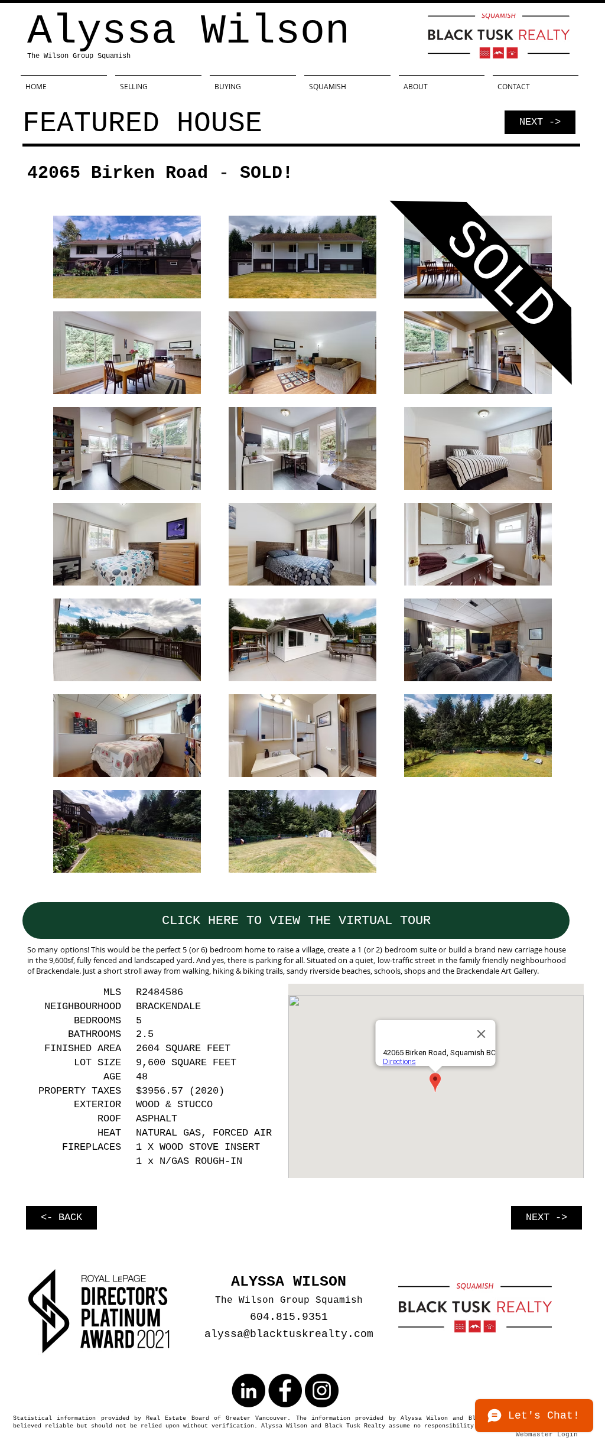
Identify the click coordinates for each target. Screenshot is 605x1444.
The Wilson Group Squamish (79, 56)
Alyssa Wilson (188, 31)
